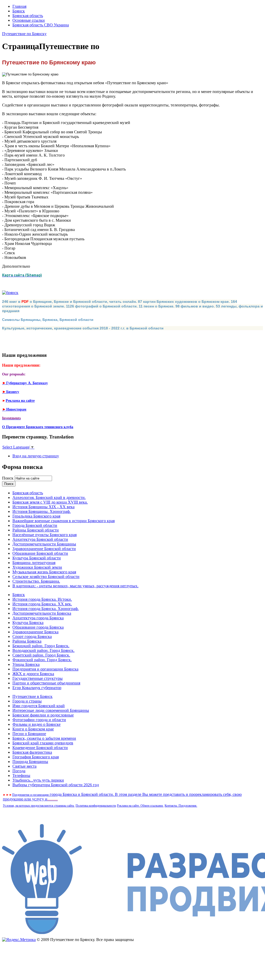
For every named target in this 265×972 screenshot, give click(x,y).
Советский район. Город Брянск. (41, 655)
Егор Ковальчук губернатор (36, 687)
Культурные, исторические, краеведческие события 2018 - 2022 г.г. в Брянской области (83, 328)
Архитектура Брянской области (40, 539)
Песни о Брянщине (29, 733)
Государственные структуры (37, 678)
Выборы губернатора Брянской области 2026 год (55, 785)
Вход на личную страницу (35, 456)
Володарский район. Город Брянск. (43, 650)
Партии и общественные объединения (46, 683)
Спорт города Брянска (32, 636)
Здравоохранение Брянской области (44, 548)
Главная (19, 6)
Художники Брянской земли (37, 567)
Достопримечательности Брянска (41, 613)
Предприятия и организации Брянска (45, 669)
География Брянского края (35, 757)
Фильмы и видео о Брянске (36, 724)
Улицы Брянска (26, 664)
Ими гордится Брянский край (38, 706)
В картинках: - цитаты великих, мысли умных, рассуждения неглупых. (75, 586)
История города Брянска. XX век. (42, 604)
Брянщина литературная (33, 562)
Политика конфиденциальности (96, 805)
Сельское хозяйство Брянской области (45, 576)
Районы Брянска (26, 641)
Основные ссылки (28, 20)
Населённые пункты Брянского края (44, 535)
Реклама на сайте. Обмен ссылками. (140, 805)
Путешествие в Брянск (32, 696)
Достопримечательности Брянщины (44, 544)
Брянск (18, 11)
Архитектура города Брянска (38, 618)
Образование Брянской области (40, 553)
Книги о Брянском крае (33, 729)
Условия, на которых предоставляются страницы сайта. (39, 805)
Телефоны (21, 775)
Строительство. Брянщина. (36, 581)
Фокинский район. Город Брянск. (42, 660)
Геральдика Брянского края (36, 516)
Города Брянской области (34, 525)
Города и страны (27, 701)
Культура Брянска (27, 622)
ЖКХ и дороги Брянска (33, 674)
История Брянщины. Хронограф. (41, 511)
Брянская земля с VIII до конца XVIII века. (50, 502)
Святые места (24, 766)
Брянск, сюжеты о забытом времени (44, 738)
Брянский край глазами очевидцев (42, 743)
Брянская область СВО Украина (40, 25)
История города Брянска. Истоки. (42, 599)
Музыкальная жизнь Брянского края (44, 572)
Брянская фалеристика (32, 752)
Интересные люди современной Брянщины (50, 710)
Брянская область (27, 15)
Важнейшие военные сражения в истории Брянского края (63, 521)
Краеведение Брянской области (40, 747)
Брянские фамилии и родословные (43, 715)
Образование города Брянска (38, 627)
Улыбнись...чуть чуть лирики (38, 780)
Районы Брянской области (35, 530)
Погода (18, 771)
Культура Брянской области (36, 558)
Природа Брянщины (30, 761)
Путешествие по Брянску (24, 34)
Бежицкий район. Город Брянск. (40, 646)
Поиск (8, 478)
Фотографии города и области (39, 720)
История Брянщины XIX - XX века (43, 507)
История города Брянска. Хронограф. (45, 608)
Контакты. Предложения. (181, 805)
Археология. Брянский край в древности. (49, 497)
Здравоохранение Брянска (35, 632)
